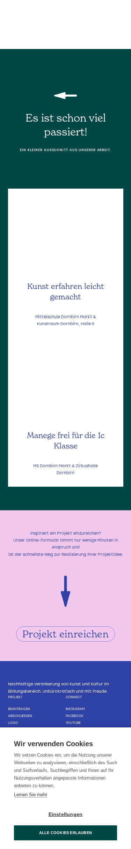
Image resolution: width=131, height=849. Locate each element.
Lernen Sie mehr (30, 794)
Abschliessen (20, 716)
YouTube (73, 723)
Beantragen (19, 709)
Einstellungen (66, 814)
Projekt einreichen (65, 634)
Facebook (74, 716)
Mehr (65, 320)
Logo (13, 723)
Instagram (75, 709)
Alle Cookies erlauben (65, 833)
